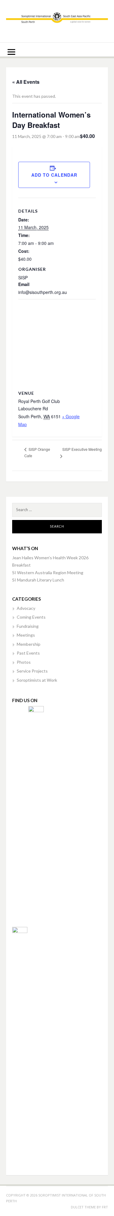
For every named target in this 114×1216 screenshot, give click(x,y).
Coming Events (31, 617)
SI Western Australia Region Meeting (47, 572)
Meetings (26, 635)
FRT (105, 1207)
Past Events (28, 653)
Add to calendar (54, 175)
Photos (24, 662)
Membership (28, 644)
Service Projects (32, 670)
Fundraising (28, 626)
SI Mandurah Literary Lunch (38, 579)
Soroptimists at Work (37, 680)
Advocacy (26, 608)
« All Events (26, 81)
